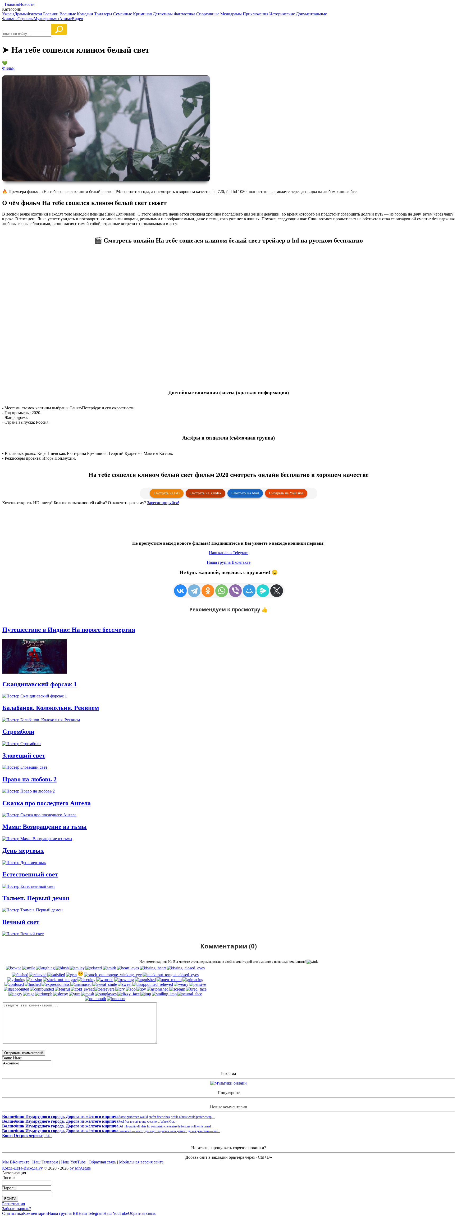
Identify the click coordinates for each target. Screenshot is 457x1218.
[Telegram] (194, 590)
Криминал (142, 14)
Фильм (8, 68)
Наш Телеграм (45, 1162)
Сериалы (25, 18)
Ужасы (8, 14)
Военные (68, 14)
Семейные (122, 14)
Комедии (85, 14)
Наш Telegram (91, 1213)
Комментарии (35, 1213)
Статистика (12, 1213)
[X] (276, 590)
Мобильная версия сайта (141, 1162)
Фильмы (9, 18)
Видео (77, 18)
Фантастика (184, 14)
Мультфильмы (46, 18)
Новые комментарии (228, 1107)
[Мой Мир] (249, 590)
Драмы (20, 14)
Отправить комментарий (23, 1053)
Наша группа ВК (63, 1213)
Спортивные (207, 14)
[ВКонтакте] (180, 590)
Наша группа (228, 562)
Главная (12, 4)
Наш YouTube (73, 1162)
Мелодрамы (231, 14)
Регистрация (13, 1204)
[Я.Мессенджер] (263, 590)
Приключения (255, 14)
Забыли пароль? (16, 1208)
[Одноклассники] (208, 590)
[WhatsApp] (221, 590)
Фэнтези (34, 14)
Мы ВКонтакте (15, 1162)
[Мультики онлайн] (228, 1083)
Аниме (65, 18)
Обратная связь (102, 1162)
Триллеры (103, 14)
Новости (27, 4)
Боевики (50, 14)
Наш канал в (228, 552)
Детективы (163, 14)
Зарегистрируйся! (163, 502)
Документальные (311, 14)
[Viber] (235, 590)
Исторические (282, 14)
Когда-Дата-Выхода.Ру (22, 1168)
